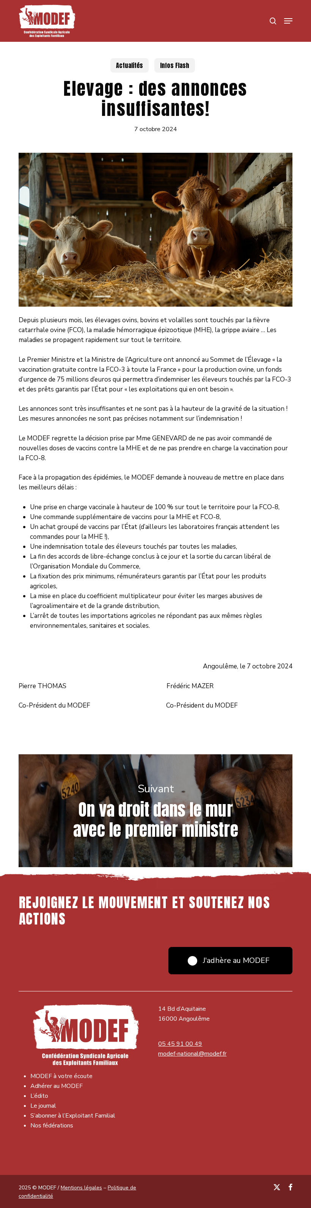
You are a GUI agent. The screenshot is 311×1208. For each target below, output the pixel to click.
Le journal (43, 1106)
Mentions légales (81, 1187)
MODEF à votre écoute (61, 1076)
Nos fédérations (51, 1125)
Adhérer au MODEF (56, 1086)
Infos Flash (174, 65)
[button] (288, 21)
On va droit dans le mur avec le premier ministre (155, 810)
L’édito (39, 1096)
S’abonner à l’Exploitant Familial (72, 1115)
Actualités (129, 65)
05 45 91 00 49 (180, 1044)
